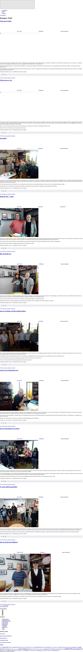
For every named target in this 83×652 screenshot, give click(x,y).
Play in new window (7, 77)
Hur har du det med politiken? (9, 542)
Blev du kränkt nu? (5, 254)
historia (56, 647)
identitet (60, 647)
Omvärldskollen (60, 649)
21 (2, 605)
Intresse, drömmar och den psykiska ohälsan (13, 311)
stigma (34, 650)
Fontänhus (44, 647)
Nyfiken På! (4, 626)
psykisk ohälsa (77, 649)
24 (6, 605)
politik (68, 649)
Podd (3, 628)
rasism (5, 650)
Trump (45, 650)
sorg (31, 650)
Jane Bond (65, 647)
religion (15, 650)
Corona (10, 647)
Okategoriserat (4, 627)
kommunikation (74, 647)
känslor (4, 649)
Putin (2, 650)
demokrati (16, 647)
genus (53, 647)
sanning (20, 650)
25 (7, 605)
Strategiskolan (39, 650)
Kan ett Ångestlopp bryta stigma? (10, 428)
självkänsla (27, 650)
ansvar (5, 647)
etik (26, 647)
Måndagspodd (4, 625)
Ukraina (49, 650)
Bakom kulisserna (5, 619)
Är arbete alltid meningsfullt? (8, 487)
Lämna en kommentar (64, 31)
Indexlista (4, 13)
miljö (35, 648)
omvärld (53, 649)
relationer (10, 650)
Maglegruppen (4, 624)
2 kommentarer (62, 206)
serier (23, 650)
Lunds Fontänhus (24, 649)
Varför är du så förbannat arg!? (9, 370)
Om (3, 12)
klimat (69, 647)
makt (31, 648)
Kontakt (3, 11)
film (29, 647)
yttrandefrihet (55, 650)
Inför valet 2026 (5, 623)
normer (47, 649)
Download (13, 77)
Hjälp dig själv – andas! (7, 196)
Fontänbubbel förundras (6, 621)
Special (3, 629)
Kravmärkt (3, 138)
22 (4, 605)
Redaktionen (41, 31)
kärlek (10, 648)
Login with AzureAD (4, 606)
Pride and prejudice (6, 21)
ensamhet (21, 647)
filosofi (32, 647)
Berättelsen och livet (5, 620)
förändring (48, 647)
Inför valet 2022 (5, 622)
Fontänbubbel (4, 10)
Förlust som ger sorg (6, 80)
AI (1, 647)
